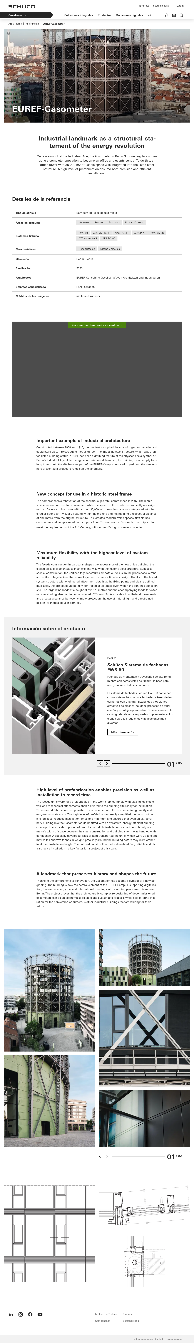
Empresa (144, 5)
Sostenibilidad (161, 5)
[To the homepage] (21, 6)
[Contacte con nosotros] (174, 15)
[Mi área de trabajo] (166, 15)
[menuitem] (10, 1314)
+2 (149, 15)
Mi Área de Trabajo (106, 1314)
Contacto (159, 1339)
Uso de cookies (174, 1339)
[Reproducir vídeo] (179, 111)
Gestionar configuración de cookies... (97, 324)
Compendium (102, 1320)
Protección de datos (143, 1339)
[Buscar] (181, 15)
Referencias (32, 23)
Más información (122, 732)
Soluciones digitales (129, 15)
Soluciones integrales (78, 15)
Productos (104, 15)
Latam (180, 5)
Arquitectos (15, 14)
